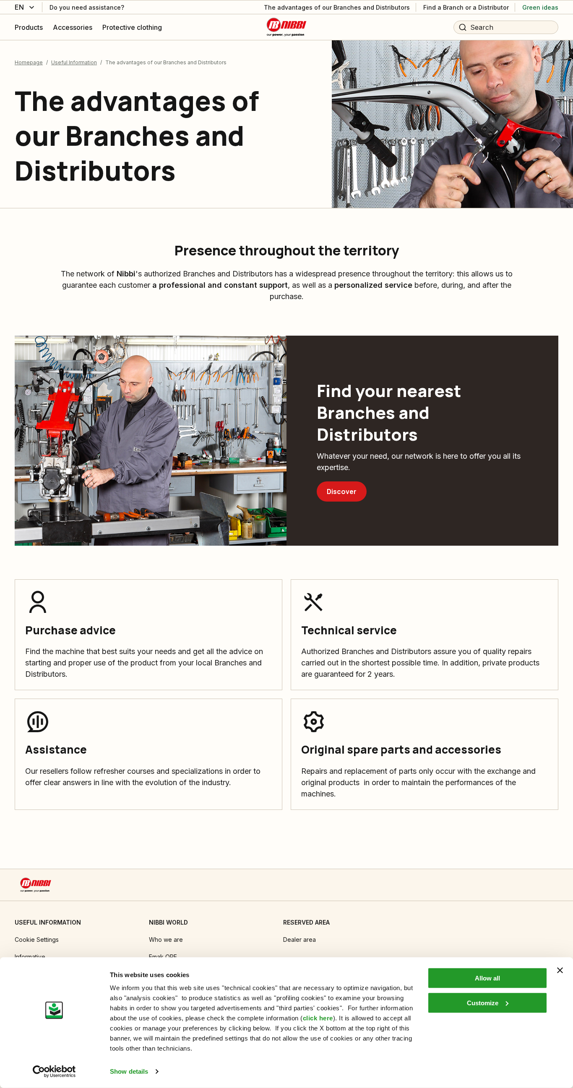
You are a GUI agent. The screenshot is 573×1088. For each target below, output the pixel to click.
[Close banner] (560, 970)
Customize (482, 1002)
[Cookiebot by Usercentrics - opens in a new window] (54, 1071)
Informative (30, 956)
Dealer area (299, 939)
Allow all (487, 978)
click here (318, 1018)
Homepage (29, 62)
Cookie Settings (37, 939)
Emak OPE (163, 956)
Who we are (166, 939)
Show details (129, 1071)
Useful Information (74, 62)
